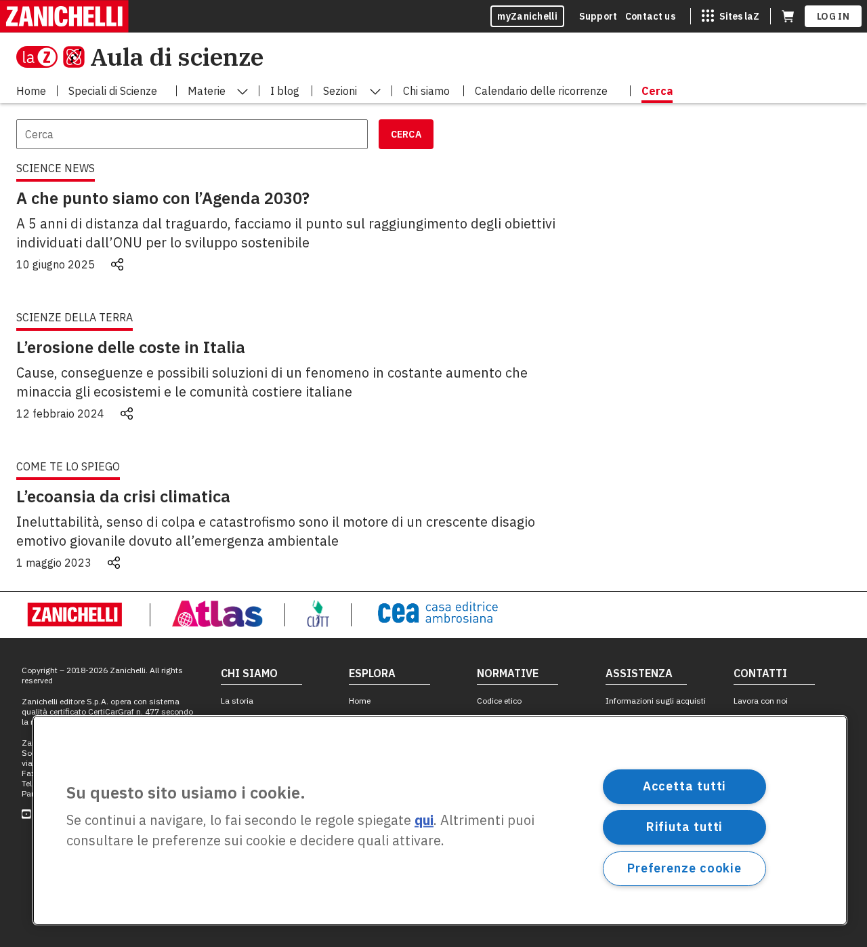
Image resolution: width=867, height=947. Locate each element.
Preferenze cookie (684, 868)
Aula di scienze (176, 57)
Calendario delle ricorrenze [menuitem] (541, 91)
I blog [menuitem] (284, 91)
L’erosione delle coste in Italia (130, 347)
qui (424, 820)
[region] (440, 820)
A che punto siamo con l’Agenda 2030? (163, 198)
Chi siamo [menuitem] (426, 91)
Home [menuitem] (31, 91)
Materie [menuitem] (207, 91)
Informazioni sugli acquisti (656, 701)
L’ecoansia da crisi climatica (123, 496)
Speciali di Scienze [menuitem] (112, 91)
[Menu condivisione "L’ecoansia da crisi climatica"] (114, 563)
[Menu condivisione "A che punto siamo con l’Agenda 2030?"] (117, 264)
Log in (833, 16)
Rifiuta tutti (684, 826)
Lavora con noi (761, 701)
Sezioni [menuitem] (340, 91)
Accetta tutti (685, 786)
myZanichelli (527, 16)
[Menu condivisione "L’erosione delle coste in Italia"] (127, 413)
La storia (237, 701)
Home (360, 701)
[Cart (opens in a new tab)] (788, 16)
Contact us (650, 16)
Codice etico (499, 701)
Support (598, 16)
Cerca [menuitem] (657, 91)
